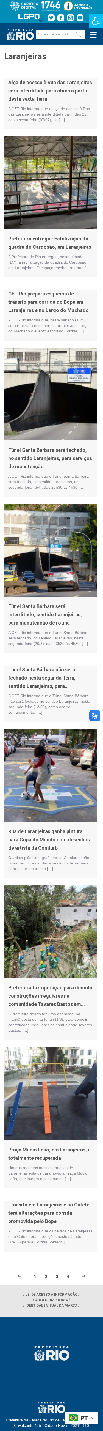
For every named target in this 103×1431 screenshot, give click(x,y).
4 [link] (68, 1276)
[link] (96, 21)
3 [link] (57, 1276)
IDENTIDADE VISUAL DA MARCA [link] (51, 1305)
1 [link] (35, 1276)
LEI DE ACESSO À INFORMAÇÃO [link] (51, 1294)
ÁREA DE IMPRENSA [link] (51, 1300)
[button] (78, 34)
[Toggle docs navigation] (93, 35)
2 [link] (46, 1276)
